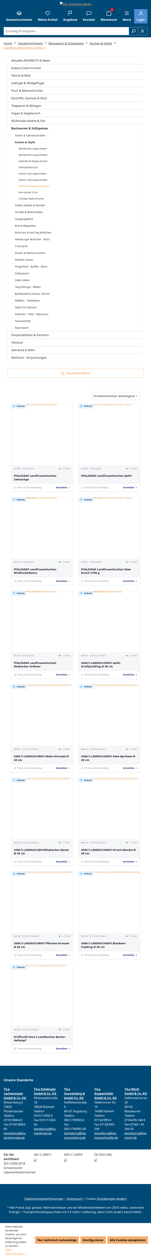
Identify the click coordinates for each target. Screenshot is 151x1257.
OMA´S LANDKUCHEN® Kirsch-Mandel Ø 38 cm (108, 851)
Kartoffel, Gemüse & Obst (29, 98)
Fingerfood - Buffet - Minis (31, 266)
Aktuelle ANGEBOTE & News (30, 60)
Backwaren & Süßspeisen (29, 128)
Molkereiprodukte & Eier (28, 121)
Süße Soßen (22, 280)
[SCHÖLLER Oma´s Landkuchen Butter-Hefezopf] (42, 995)
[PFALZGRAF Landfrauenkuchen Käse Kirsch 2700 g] (109, 528)
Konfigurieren (93, 1240)
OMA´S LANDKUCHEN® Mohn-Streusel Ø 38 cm (41, 758)
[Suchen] (133, 31)
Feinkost (17, 342)
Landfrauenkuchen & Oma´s (34, 186)
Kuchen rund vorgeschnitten (33, 179)
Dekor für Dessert (26, 307)
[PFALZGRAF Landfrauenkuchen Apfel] (109, 434)
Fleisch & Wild (20, 76)
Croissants (21, 246)
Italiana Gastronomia (26, 68)
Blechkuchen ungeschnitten (33, 148)
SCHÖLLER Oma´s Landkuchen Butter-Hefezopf (40, 1038)
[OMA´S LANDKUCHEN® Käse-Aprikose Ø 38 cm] (109, 715)
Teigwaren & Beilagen (26, 106)
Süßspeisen (22, 273)
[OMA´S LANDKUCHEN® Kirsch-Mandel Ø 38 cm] (109, 808)
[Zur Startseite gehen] (75, 3)
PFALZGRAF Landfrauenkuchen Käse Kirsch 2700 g (106, 571)
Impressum (75, 1199)
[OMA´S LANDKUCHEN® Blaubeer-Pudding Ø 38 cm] (109, 902)
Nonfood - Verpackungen (29, 358)
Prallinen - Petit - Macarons (31, 314)
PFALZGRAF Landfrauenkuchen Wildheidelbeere (35, 571)
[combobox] (66, 31)
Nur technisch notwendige (57, 1240)
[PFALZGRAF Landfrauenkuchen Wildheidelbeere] (42, 528)
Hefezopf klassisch (28, 167)
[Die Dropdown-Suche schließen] (142, 31)
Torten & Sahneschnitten (30, 135)
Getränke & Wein (23, 350)
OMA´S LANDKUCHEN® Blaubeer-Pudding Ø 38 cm (103, 945)
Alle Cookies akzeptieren (128, 1240)
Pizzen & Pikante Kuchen (30, 253)
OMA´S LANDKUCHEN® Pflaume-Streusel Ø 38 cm (41, 945)
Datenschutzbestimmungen (44, 1199)
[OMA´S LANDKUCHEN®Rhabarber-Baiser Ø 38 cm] (42, 808)
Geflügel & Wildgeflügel (27, 83)
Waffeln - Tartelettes (27, 300)
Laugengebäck (24, 219)
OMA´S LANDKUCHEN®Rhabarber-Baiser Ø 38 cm (41, 851)
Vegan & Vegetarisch (25, 113)
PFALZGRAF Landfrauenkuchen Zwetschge (35, 477)
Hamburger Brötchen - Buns (32, 239)
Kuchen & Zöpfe (25, 142)
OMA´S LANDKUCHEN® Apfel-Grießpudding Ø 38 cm (101, 664)
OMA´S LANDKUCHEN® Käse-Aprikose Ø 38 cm (108, 758)
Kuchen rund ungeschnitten (33, 173)
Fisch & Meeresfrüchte (27, 91)
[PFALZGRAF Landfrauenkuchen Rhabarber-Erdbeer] (42, 621)
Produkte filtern (78, 373)
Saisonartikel (23, 321)
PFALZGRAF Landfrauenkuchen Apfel (106, 475)
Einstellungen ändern (112, 1199)
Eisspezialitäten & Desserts (30, 335)
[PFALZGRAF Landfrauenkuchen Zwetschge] (42, 434)
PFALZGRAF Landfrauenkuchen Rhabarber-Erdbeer (35, 664)
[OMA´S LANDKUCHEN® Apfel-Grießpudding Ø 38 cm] (109, 621)
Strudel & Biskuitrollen (29, 212)
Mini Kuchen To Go (28, 192)
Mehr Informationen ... (15, 1251)
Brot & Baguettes (25, 225)
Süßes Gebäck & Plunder (30, 205)
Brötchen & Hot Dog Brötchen (33, 232)
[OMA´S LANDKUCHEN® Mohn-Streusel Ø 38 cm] (42, 715)
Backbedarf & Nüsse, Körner (32, 293)
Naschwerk (22, 327)
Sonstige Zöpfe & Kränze (31, 198)
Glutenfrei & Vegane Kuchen (33, 161)
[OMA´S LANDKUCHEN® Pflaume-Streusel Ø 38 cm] (42, 902)
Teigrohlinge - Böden (28, 287)
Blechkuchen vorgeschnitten (33, 154)
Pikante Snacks (24, 259)
